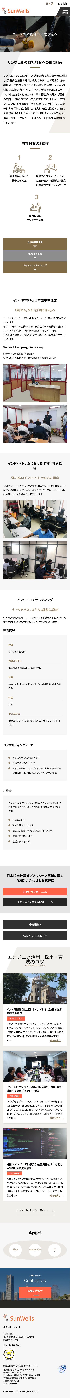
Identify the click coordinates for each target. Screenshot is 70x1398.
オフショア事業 (35, 253)
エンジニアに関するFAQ (30, 902)
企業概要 (35, 924)
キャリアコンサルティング (35, 265)
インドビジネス (15, 1018)
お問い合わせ (30, 892)
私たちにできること (35, 936)
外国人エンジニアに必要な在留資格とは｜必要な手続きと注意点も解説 (35, 1166)
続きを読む (55, 1040)
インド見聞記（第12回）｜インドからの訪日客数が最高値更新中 (34, 1011)
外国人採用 (14, 1095)
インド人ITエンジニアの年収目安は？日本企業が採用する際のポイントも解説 (34, 1088)
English (62, 3)
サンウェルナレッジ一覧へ (30, 1210)
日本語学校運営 (35, 242)
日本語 (49, 3)
